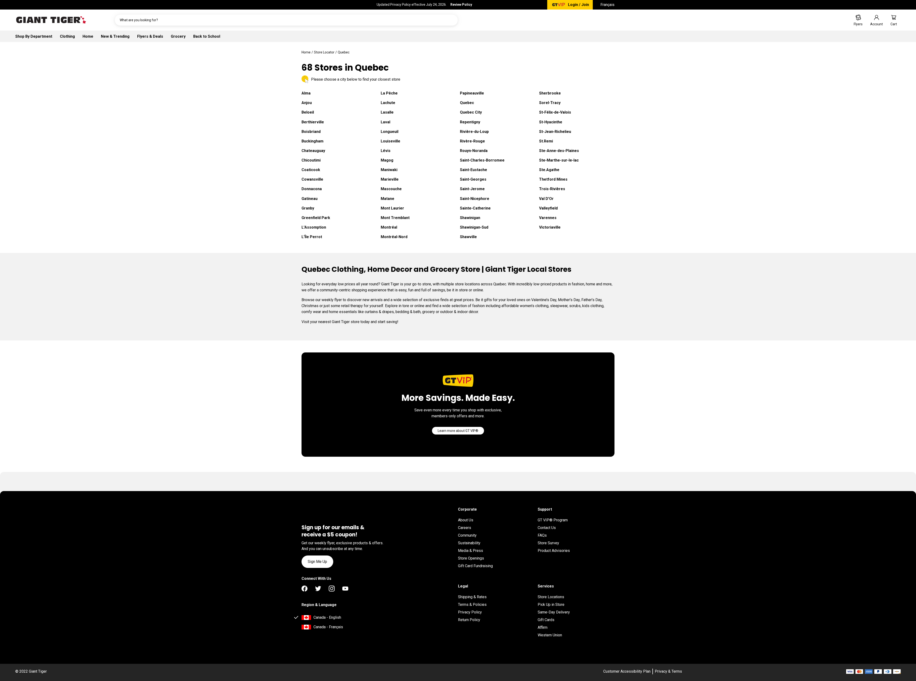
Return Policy (469, 620)
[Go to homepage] (51, 20)
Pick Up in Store (551, 604)
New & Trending (115, 36)
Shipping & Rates (472, 597)
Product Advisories (554, 550)
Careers (464, 527)
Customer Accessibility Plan (627, 671)
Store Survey (548, 543)
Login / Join (578, 4)
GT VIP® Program (553, 520)
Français (607, 4)
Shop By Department (33, 36)
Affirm (542, 627)
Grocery (178, 36)
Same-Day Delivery (554, 612)
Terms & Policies (472, 604)
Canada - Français (328, 627)
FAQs (542, 535)
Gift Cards (546, 620)
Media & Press (470, 550)
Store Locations (551, 597)
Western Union (550, 635)
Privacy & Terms (668, 671)
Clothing (67, 36)
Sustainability (469, 543)
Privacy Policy (470, 612)
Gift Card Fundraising (475, 566)
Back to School (206, 36)
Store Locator (324, 52)
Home (88, 36)
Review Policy (461, 4)
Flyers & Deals (150, 36)
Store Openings (471, 558)
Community (467, 535)
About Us (465, 520)
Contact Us (547, 527)
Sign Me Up (317, 561)
